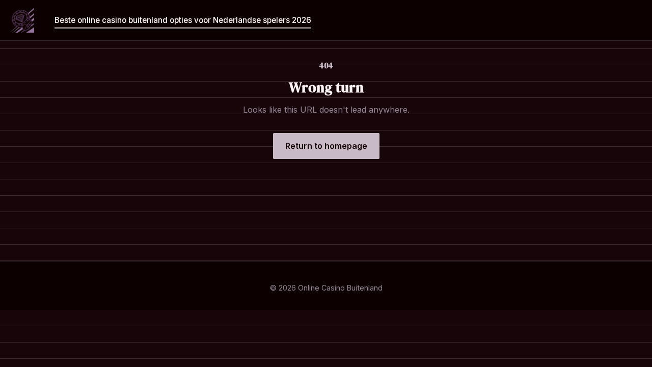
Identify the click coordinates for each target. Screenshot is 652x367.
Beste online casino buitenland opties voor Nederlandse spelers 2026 (183, 20)
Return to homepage (326, 146)
